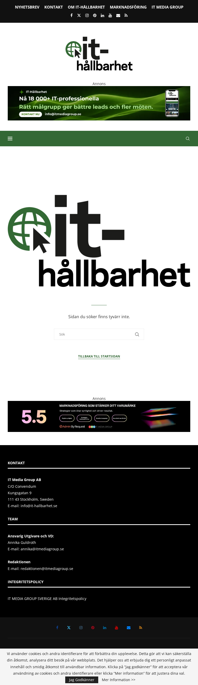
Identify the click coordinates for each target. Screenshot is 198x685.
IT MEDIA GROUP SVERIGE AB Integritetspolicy (47, 598)
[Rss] (126, 15)
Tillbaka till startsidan (99, 356)
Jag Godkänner (81, 679)
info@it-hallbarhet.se (39, 505)
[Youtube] (110, 15)
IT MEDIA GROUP (167, 7)
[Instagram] (87, 15)
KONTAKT (53, 7)
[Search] (187, 138)
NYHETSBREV (27, 7)
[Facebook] (71, 15)
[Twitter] (79, 15)
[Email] (118, 15)
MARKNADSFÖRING (128, 7)
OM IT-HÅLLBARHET (86, 7)
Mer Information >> (118, 680)
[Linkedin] (102, 15)
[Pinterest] (94, 15)
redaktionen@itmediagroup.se (47, 568)
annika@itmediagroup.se (42, 548)
